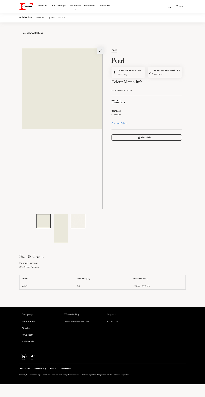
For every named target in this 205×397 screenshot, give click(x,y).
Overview (40, 17)
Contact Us (104, 6)
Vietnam (179, 6)
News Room (27, 334)
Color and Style (58, 6)
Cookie (53, 368)
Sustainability (28, 341)
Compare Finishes (120, 123)
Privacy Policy (40, 368)
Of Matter (26, 328)
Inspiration (75, 6)
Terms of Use (24, 368)
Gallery (62, 17)
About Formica (28, 321)
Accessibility (65, 368)
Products (42, 6)
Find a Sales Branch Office (77, 321)
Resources (89, 6)
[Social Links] (23, 357)
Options (51, 17)
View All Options (35, 33)
